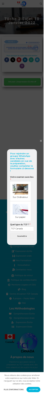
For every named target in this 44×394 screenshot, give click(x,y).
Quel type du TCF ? (20, 224)
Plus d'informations (14, 389)
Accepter (33, 389)
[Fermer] (41, 141)
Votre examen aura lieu (21, 178)
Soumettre (22, 236)
